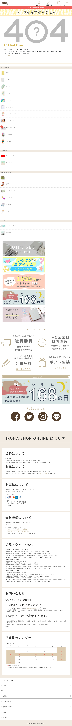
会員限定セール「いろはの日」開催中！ (18, 532)
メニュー (66, 5)
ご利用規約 (4, 696)
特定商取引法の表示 (7, 707)
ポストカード (10, 121)
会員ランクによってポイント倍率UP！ (17, 530)
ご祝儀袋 (8, 141)
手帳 (7, 72)
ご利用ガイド (5, 685)
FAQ (2, 690)
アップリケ (9, 197)
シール (8, 93)
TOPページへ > (8, 55)
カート (58, 5)
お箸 (7, 211)
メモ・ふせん (10, 107)
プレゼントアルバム (11, 156)
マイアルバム (10, 162)
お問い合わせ (5, 717)
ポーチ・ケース (10, 191)
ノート (8, 79)
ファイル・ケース (11, 100)
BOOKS (8, 232)
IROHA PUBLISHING (38, 723)
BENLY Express (43, 473)
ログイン (39, 5)
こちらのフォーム (32, 608)
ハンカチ (8, 204)
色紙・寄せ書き (10, 127)
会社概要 (3, 712)
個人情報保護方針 (6, 701)
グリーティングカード (12, 114)
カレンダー (9, 134)
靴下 (7, 184)
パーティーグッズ (11, 226)
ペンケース (9, 86)
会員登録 (48, 5)
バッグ (8, 177)
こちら (12, 491)
